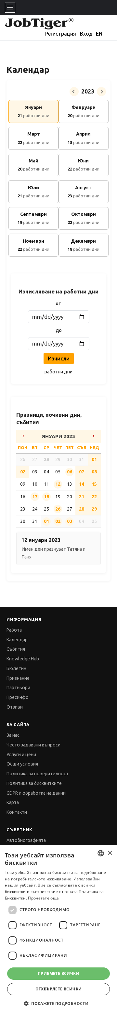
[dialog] (58, 930)
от (58, 303)
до (59, 330)
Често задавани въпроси (33, 744)
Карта (12, 802)
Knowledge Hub (22, 658)
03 (69, 521)
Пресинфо (17, 697)
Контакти (16, 812)
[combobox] (101, 853)
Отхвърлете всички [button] (58, 989)
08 (94, 471)
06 (69, 471)
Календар (17, 639)
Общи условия (22, 764)
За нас (13, 735)
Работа (14, 630)
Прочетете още (43, 898)
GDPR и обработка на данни (36, 793)
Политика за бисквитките (34, 783)
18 (46, 496)
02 (22, 471)
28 (46, 459)
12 (57, 484)
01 (94, 459)
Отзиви (14, 707)
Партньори (18, 687)
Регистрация (60, 34)
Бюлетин (16, 668)
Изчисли (59, 358)
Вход (86, 34)
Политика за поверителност (37, 773)
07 (81, 471)
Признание (18, 678)
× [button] (109, 853)
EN (99, 34)
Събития (15, 649)
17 (34, 496)
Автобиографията (26, 840)
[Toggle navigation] (10, 8)
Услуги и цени (21, 754)
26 (57, 509)
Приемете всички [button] (58, 973)
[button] (58, 1003)
